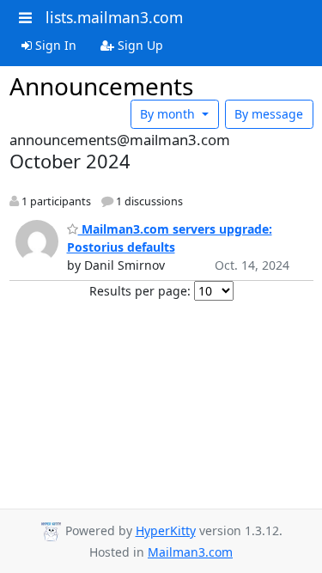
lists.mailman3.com (114, 17)
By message (268, 114)
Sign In (54, 45)
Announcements (101, 86)
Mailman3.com (190, 552)
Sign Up (138, 45)
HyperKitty (166, 530)
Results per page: (140, 291)
